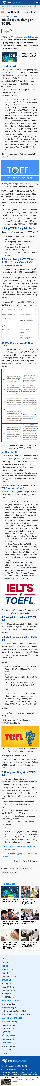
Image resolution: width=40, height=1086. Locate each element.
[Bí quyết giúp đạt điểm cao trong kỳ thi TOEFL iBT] (10, 918)
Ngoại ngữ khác (7, 994)
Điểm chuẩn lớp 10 (8, 1053)
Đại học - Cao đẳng (8, 1004)
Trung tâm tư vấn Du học (10, 976)
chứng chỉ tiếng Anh (30, 37)
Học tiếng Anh (6, 984)
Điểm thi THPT (7, 1050)
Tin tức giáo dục (7, 962)
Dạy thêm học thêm (14, 12)
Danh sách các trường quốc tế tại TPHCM (16, 1014)
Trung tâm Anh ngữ (8, 990)
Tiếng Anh (25, 6)
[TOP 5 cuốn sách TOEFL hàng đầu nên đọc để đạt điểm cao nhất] (30, 896)
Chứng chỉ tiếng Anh (8, 987)
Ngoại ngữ (16, 6)
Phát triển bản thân (8, 1025)
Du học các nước (7, 970)
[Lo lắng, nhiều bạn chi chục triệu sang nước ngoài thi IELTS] (30, 939)
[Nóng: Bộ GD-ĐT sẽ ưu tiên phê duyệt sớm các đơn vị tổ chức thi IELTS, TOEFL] (10, 939)
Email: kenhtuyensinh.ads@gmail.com (18, 1069)
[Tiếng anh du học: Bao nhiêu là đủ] (30, 918)
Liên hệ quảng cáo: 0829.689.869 (16, 1066)
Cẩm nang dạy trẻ (8, 1039)
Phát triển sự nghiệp (8, 1028)
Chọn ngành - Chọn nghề (10, 1022)
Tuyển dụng (6, 1032)
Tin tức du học (6, 973)
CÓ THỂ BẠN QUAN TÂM (10, 1077)
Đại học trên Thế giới (9, 1008)
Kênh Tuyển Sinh (6, 6)
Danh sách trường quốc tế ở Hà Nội (14, 1011)
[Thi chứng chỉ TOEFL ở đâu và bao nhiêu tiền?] (10, 896)
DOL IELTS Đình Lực (8, 997)
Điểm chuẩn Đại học (8, 1046)
